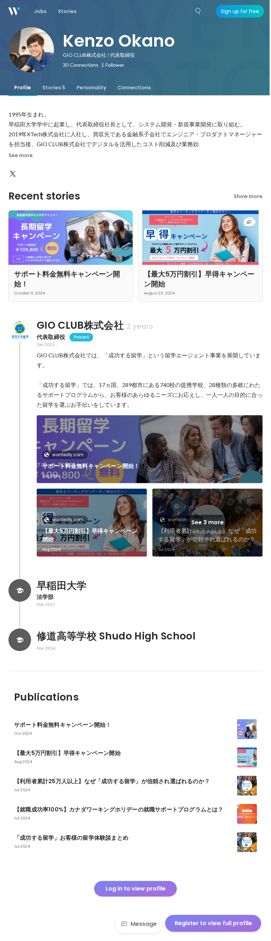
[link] (150, 449)
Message (144, 924)
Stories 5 (53, 87)
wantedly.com (68, 455)
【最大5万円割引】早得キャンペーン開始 (89, 535)
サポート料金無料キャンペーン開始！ (90, 466)
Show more (248, 196)
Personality (91, 87)
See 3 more (207, 522)
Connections (134, 87)
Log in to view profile (135, 889)
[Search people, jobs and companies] (198, 11)
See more (20, 155)
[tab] (22, 87)
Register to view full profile (213, 923)
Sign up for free (240, 11)
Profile (22, 87)
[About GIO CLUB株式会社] (19, 330)
